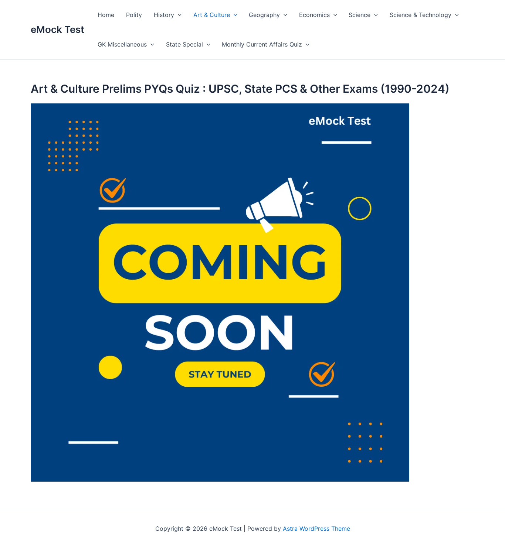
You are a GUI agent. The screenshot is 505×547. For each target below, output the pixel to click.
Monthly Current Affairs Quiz (262, 44)
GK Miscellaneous (122, 44)
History (164, 14)
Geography (264, 14)
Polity (134, 14)
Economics (314, 14)
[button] (178, 15)
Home (106, 14)
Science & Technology (420, 14)
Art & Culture (211, 14)
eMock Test (57, 29)
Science (359, 14)
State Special (184, 44)
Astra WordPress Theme (316, 528)
